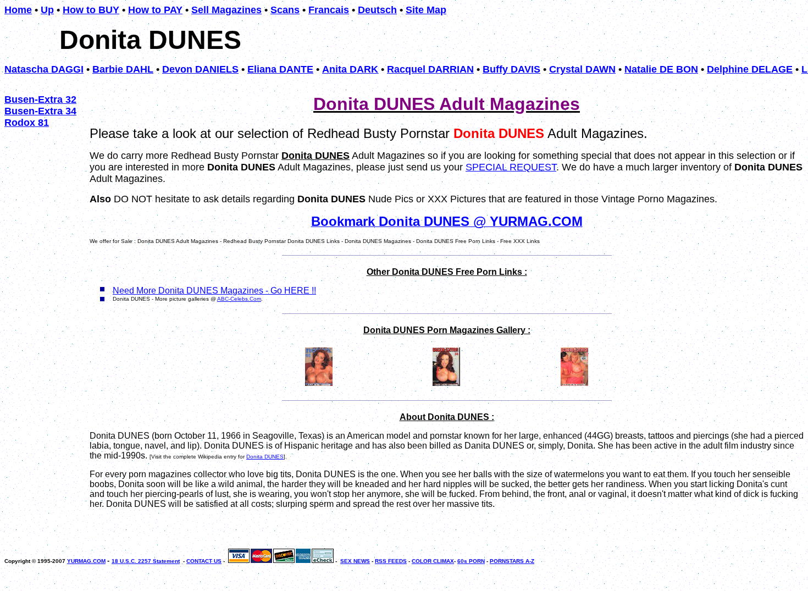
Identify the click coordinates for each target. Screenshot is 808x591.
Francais (328, 9)
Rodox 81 (26, 122)
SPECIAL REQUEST (511, 167)
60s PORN (471, 561)
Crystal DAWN (582, 69)
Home (18, 9)
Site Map (426, 9)
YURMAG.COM (86, 561)
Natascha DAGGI (44, 69)
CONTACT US (204, 561)
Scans (285, 9)
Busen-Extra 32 (40, 99)
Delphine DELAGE (750, 69)
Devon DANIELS (200, 69)
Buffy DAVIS (511, 69)
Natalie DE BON (661, 69)
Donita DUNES (265, 457)
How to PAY (155, 9)
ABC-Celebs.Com (239, 299)
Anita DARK (350, 69)
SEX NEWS (355, 561)
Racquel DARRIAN (430, 69)
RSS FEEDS (391, 561)
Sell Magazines (226, 9)
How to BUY (91, 9)
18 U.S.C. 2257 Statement (146, 561)
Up (47, 9)
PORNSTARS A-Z (512, 561)
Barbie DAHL (122, 69)
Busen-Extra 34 (40, 111)
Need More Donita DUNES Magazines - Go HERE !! (214, 290)
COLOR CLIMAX (433, 561)
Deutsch (377, 9)
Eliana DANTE (280, 69)
